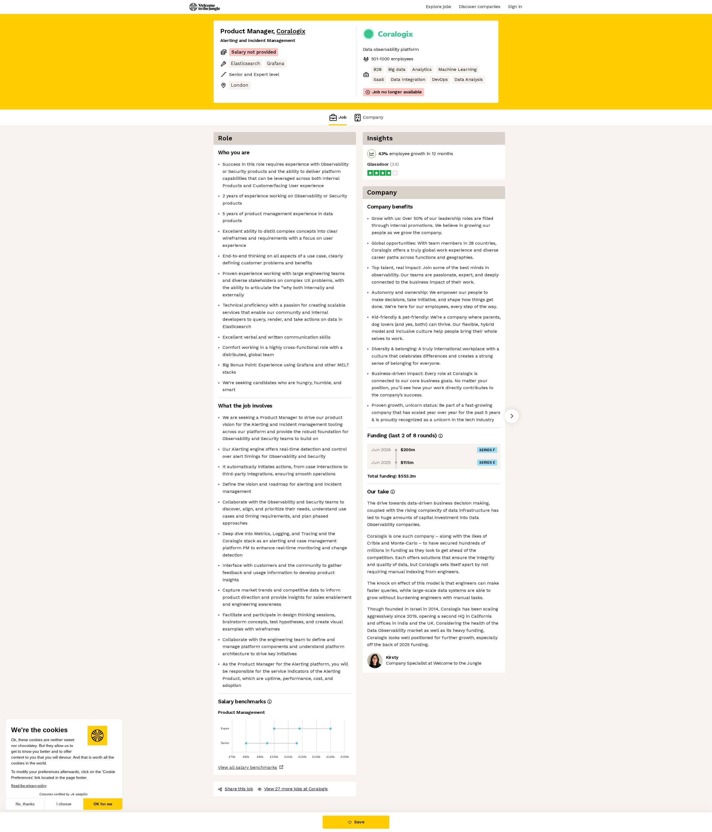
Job (342, 117)
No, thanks (25, 804)
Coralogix (290, 31)
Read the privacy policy (28, 786)
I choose (63, 804)
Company (373, 117)
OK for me (102, 804)
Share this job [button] (239, 788)
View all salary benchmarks (247, 767)
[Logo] (204, 7)
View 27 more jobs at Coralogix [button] (296, 788)
